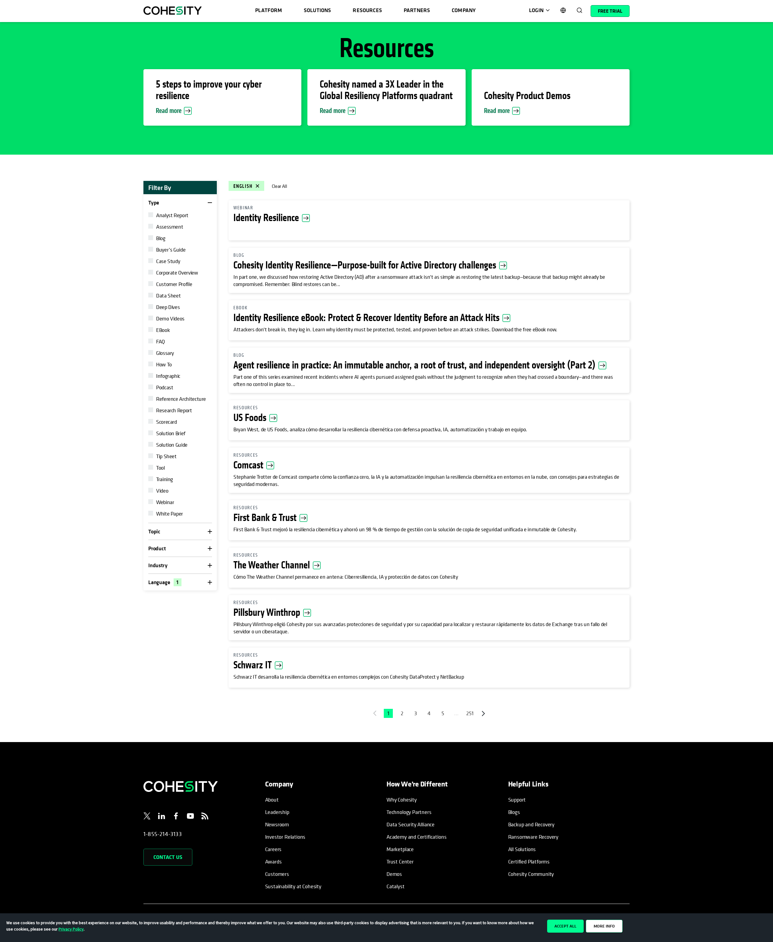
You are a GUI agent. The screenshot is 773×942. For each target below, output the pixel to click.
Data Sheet (168, 295)
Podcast (164, 387)
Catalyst (395, 886)
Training (164, 479)
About (272, 799)
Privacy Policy (71, 929)
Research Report (174, 410)
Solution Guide (172, 444)
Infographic (168, 375)
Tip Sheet (166, 456)
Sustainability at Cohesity (293, 886)
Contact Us (167, 857)
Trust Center (400, 861)
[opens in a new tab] (147, 816)
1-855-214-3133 (162, 834)
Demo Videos (170, 318)
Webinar (165, 502)
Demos (394, 873)
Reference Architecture (181, 398)
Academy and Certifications (416, 836)
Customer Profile (174, 284)
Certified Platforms (529, 861)
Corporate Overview (177, 272)
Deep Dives (168, 307)
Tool (160, 467)
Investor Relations (285, 836)
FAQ (160, 341)
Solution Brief (170, 433)
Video (162, 490)
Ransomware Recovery (533, 836)
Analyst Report (172, 215)
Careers (273, 849)
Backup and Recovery (531, 824)
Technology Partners (408, 812)
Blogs (514, 812)
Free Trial (610, 11)
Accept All (565, 926)
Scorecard (166, 421)
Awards (273, 861)
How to (164, 364)
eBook (163, 329)
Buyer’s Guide (170, 249)
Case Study (168, 261)
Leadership (277, 812)
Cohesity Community (531, 873)
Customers (277, 873)
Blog (160, 238)
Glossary (165, 352)
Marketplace (400, 849)
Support (517, 799)
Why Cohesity (401, 799)
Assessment (169, 226)
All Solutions (522, 849)
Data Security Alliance (410, 824)
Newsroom (277, 824)
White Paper (169, 513)
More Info (604, 926)
